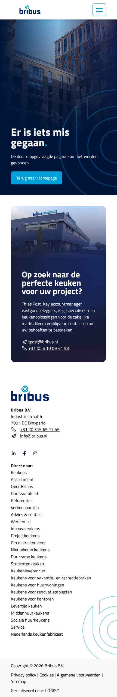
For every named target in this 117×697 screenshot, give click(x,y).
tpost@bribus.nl (43, 341)
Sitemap (18, 681)
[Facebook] (24, 453)
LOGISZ (52, 690)
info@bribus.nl (33, 436)
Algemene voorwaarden (79, 675)
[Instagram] (35, 453)
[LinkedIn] (13, 453)
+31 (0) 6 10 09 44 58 (48, 348)
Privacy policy (23, 675)
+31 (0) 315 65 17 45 (40, 429)
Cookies (46, 675)
